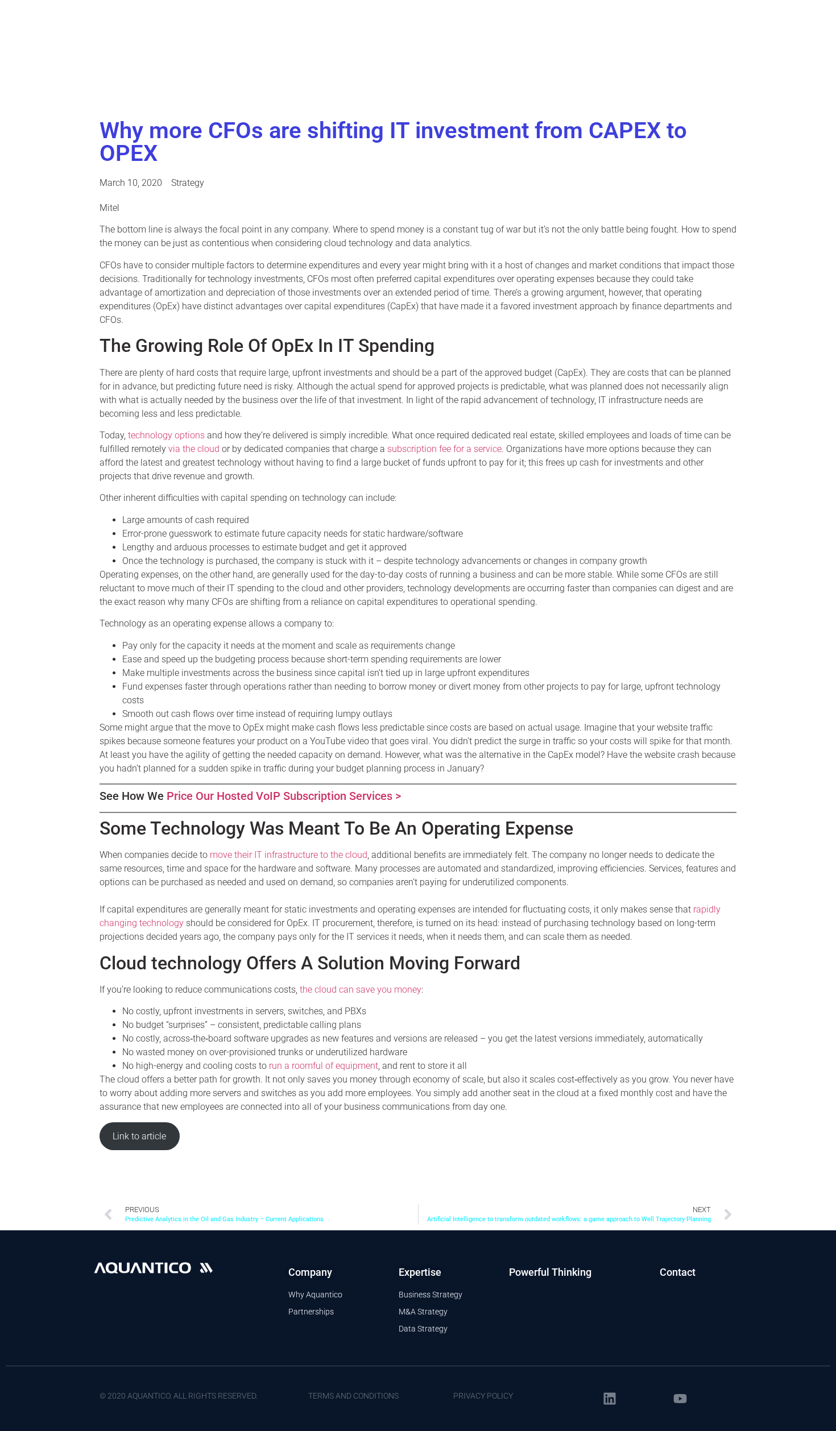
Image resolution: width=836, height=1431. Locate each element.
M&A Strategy (423, 1311)
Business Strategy (430, 1294)
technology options (166, 435)
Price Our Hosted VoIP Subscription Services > (284, 796)
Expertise (420, 1272)
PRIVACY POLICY (483, 1395)
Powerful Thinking (550, 1272)
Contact (678, 1272)
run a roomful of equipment (323, 1065)
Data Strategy (423, 1328)
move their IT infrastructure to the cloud (288, 854)
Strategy (187, 182)
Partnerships (311, 1311)
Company (310, 1272)
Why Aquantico (315, 1294)
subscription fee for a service (444, 448)
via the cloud (194, 448)
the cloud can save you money (360, 989)
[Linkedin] (609, 1398)
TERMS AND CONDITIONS (353, 1395)
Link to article (139, 1136)
